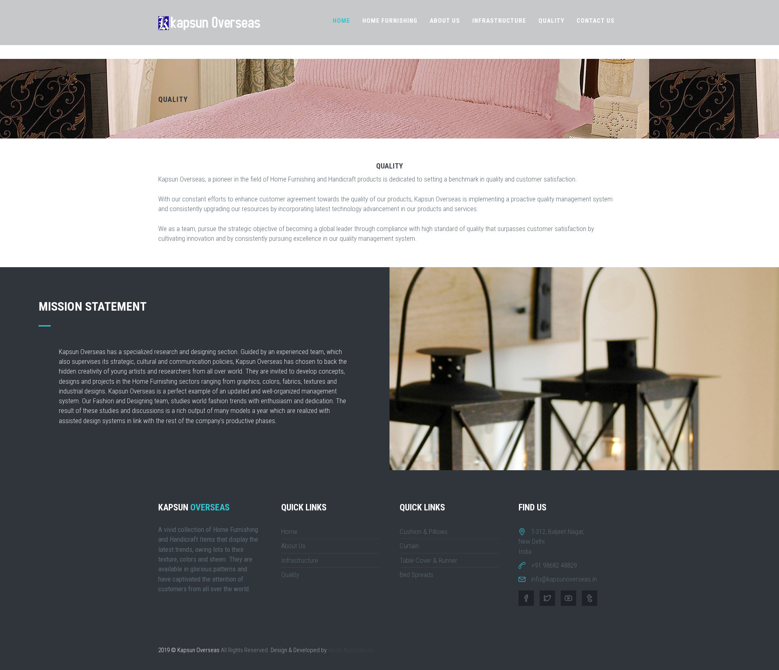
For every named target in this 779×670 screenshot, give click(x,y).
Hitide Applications (351, 650)
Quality (551, 20)
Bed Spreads (416, 575)
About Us (445, 20)
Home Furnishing (389, 20)
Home (341, 20)
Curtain (409, 546)
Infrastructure (499, 20)
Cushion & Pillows (424, 531)
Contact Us (596, 20)
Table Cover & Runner (428, 560)
